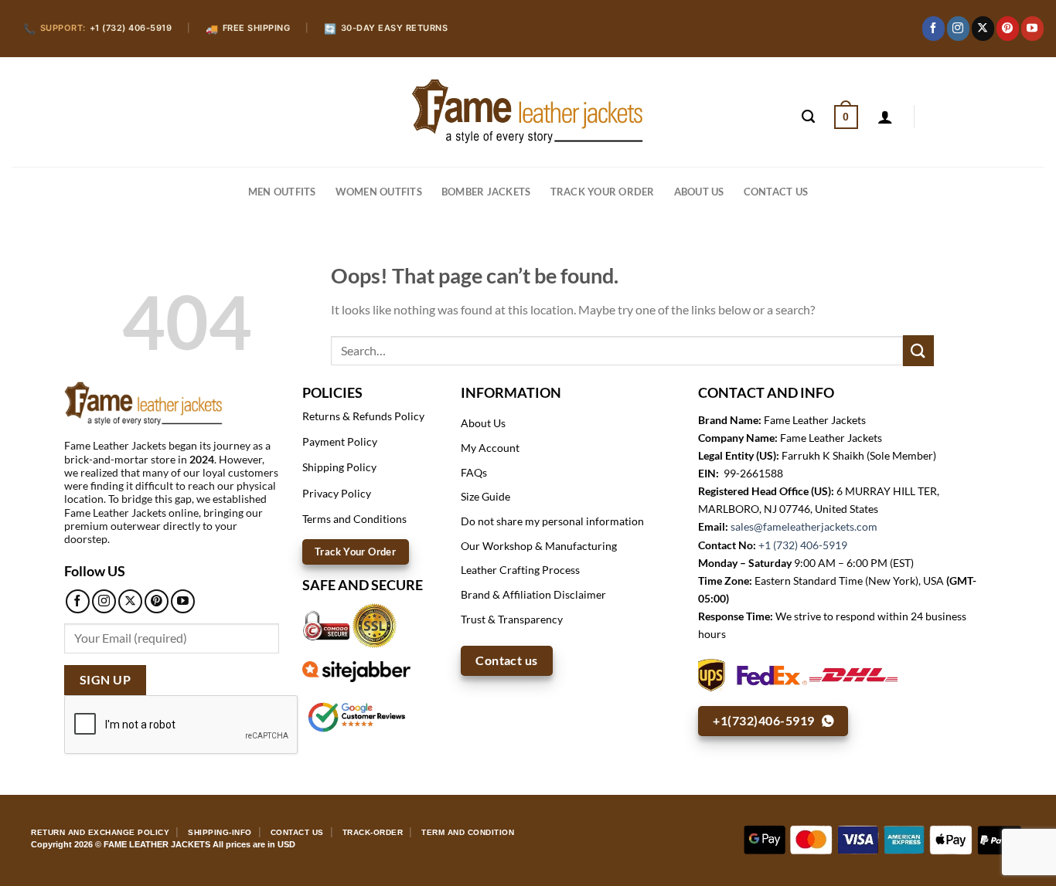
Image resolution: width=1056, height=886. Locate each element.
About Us (699, 191)
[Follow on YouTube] (1032, 28)
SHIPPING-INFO (220, 832)
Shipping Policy (339, 467)
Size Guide (485, 496)
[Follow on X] (983, 28)
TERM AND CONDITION (467, 832)
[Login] (885, 117)
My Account (490, 447)
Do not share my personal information (552, 521)
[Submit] (918, 350)
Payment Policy (339, 441)
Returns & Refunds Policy (363, 416)
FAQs (474, 472)
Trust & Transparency (512, 619)
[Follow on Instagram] (958, 28)
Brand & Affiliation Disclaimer (533, 594)
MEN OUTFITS (282, 191)
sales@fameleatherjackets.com (804, 526)
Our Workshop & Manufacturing (539, 545)
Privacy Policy (336, 493)
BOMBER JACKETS (486, 191)
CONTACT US (776, 191)
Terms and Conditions (354, 518)
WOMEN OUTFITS (379, 191)
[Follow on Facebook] (933, 28)
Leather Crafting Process (520, 569)
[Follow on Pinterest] (1007, 28)
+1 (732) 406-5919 (802, 545)
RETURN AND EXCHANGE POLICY (100, 832)
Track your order (602, 191)
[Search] (808, 116)
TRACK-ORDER (373, 832)
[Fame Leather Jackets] (528, 111)
